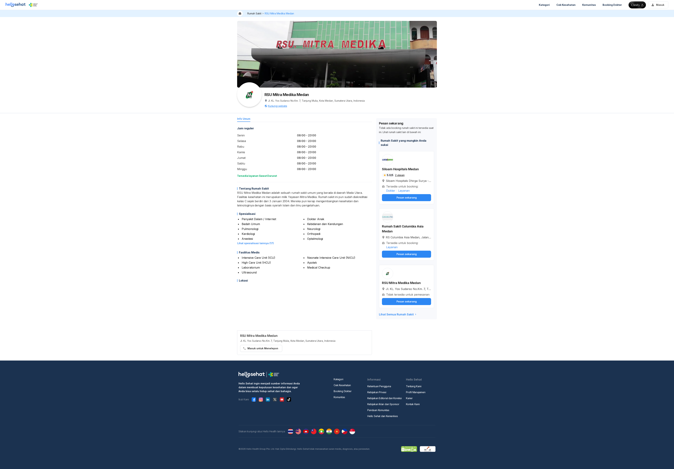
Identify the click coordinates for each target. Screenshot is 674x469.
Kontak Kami (413, 404)
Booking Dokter (342, 391)
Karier (409, 398)
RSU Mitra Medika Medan (279, 13)
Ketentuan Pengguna (379, 386)
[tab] (243, 119)
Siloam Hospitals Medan (400, 169)
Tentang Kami (413, 386)
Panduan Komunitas (378, 410)
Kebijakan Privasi (376, 392)
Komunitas (339, 397)
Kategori (338, 379)
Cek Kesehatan (342, 385)
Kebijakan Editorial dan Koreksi (384, 398)
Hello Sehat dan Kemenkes (382, 416)
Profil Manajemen (415, 392)
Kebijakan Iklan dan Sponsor (383, 404)
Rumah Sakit (254, 13)
